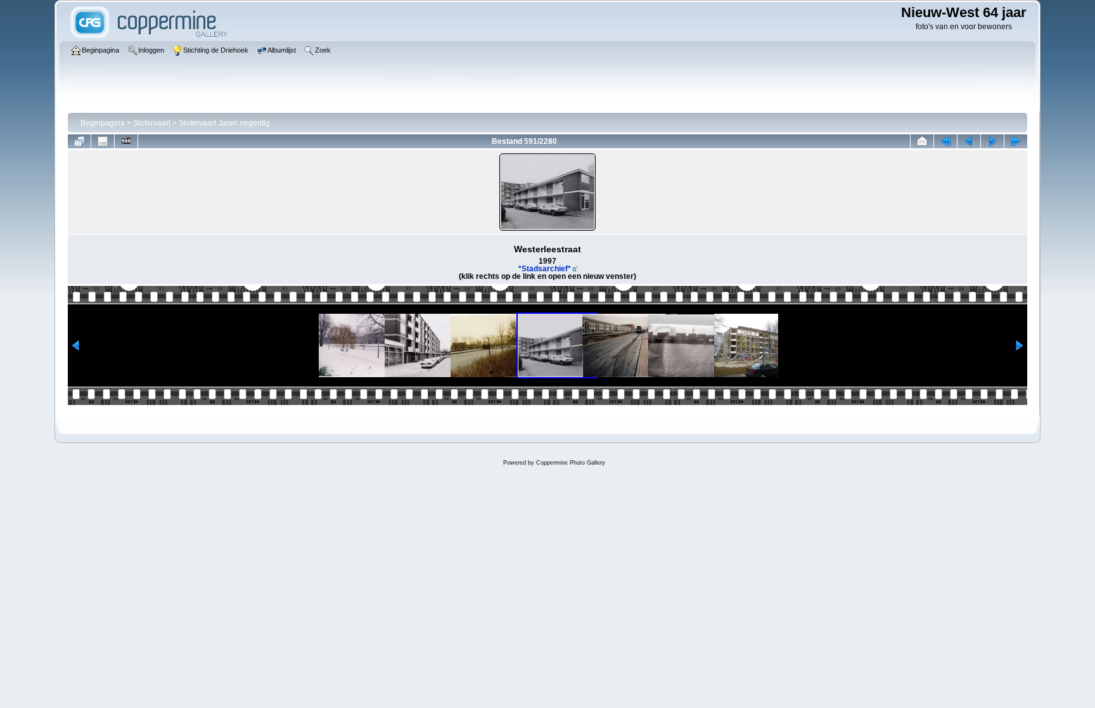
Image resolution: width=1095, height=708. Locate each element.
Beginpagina (102, 123)
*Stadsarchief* (544, 268)
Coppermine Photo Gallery (570, 463)
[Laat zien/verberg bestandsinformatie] (102, 141)
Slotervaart (151, 123)
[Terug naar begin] (945, 141)
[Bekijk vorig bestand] (968, 141)
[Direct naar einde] (1015, 141)
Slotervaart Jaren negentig (224, 123)
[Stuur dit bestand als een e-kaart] (922, 141)
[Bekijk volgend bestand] (992, 141)
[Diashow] (126, 141)
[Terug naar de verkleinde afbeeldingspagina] (79, 141)
